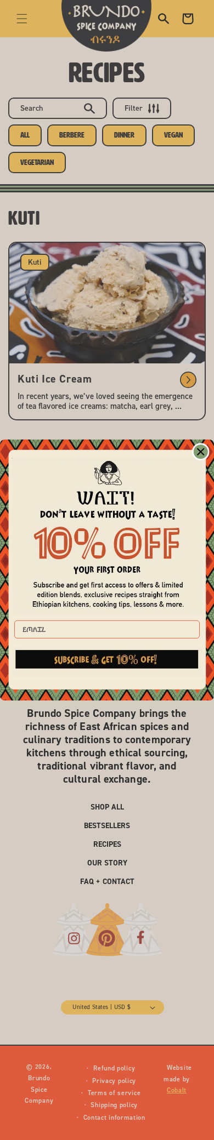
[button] (107, 662)
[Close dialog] (201, 451)
